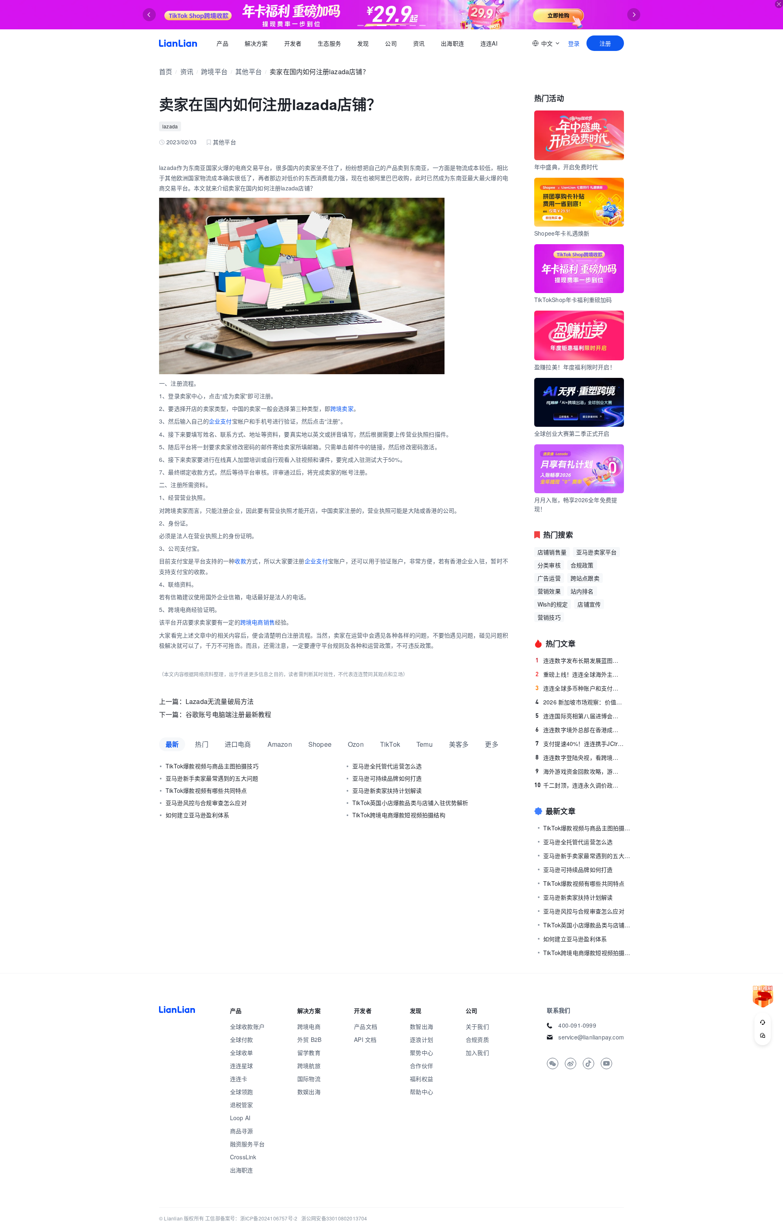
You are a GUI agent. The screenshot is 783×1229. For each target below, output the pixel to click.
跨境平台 (214, 71)
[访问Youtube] (606, 1063)
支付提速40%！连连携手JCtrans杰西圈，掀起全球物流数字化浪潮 (579, 743)
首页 (178, 43)
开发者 (292, 43)
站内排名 (582, 591)
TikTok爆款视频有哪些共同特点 (206, 790)
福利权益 (421, 1079)
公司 (390, 43)
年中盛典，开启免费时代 (566, 167)
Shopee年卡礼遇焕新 (561, 233)
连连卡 (239, 1079)
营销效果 (549, 591)
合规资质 (477, 1039)
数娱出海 (309, 1092)
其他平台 (248, 71)
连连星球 (241, 1065)
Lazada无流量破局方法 (220, 701)
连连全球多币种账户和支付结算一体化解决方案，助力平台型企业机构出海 (579, 688)
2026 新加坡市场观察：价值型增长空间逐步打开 (579, 702)
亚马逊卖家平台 (596, 552)
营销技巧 (549, 617)
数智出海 (421, 1026)
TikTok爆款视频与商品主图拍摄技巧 (212, 766)
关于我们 (477, 1026)
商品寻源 (241, 1131)
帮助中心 (421, 1092)
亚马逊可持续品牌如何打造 (387, 778)
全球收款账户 (247, 1026)
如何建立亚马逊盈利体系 (197, 815)
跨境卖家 (342, 408)
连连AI (489, 43)
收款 (240, 561)
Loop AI (240, 1118)
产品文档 (365, 1026)
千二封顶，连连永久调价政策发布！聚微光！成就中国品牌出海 (579, 785)
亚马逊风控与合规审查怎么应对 (206, 803)
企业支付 (220, 421)
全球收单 (241, 1052)
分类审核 (549, 565)
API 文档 (365, 1039)
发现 (363, 43)
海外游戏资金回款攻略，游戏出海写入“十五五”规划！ (579, 771)
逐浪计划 (421, 1039)
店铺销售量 (551, 552)
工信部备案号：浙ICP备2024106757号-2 (251, 1218)
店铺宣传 (589, 604)
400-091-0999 (577, 1025)
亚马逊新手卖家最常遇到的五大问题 (212, 778)
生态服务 (329, 43)
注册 (605, 43)
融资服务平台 (247, 1144)
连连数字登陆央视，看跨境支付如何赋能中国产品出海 (579, 757)
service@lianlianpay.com (591, 1037)
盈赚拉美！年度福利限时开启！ (574, 367)
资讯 (419, 43)
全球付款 (241, 1039)
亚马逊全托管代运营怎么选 (387, 766)
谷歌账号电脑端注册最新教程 (229, 714)
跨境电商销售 (257, 622)
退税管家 (241, 1105)
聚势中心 (421, 1052)
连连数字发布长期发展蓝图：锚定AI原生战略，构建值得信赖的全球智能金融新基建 (579, 660)
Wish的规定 (552, 604)
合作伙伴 (421, 1065)
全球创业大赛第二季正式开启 (572, 433)
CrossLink (243, 1157)
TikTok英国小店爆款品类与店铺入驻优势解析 (410, 803)
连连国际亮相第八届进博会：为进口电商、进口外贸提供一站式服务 (579, 716)
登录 (574, 43)
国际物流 (309, 1079)
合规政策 (582, 565)
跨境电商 (309, 1026)
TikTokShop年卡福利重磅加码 (573, 300)
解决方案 (256, 43)
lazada (170, 126)
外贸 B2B (309, 1039)
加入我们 (477, 1052)
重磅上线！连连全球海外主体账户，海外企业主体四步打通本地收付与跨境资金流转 (579, 674)
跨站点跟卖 (585, 578)
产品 (222, 43)
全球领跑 (241, 1092)
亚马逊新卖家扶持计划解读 (387, 790)
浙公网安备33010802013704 (334, 1218)
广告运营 (549, 578)
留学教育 (309, 1052)
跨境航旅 (309, 1065)
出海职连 (452, 43)
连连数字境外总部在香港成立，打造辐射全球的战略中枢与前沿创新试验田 (579, 730)
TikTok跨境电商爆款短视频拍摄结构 (398, 815)
